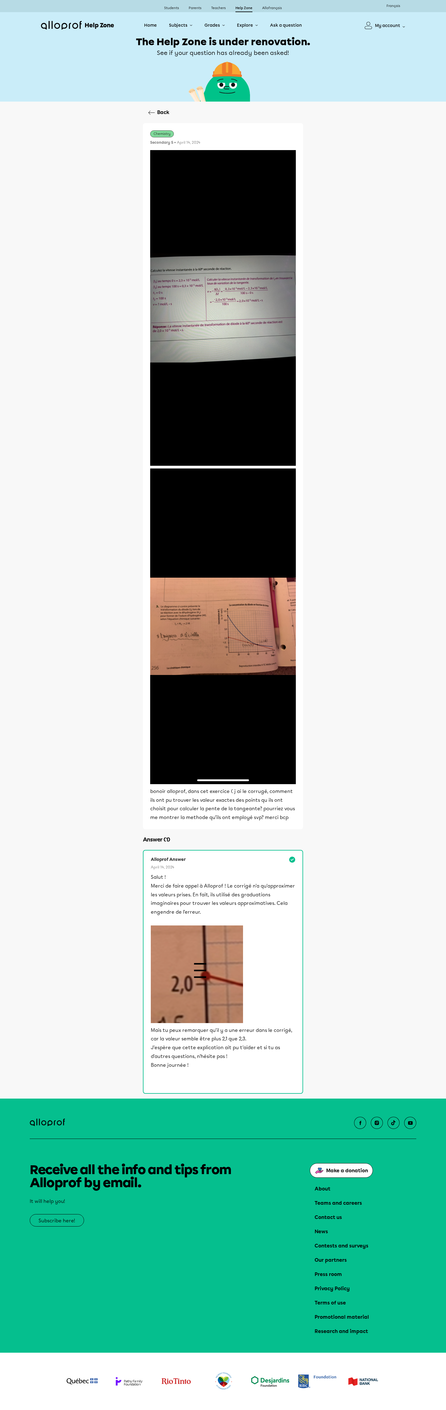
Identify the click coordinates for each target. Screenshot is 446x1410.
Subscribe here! (57, 1221)
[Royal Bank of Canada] (317, 1381)
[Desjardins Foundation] (270, 1381)
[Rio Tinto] (176, 1381)
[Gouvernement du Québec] (82, 1381)
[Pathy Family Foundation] (129, 1381)
